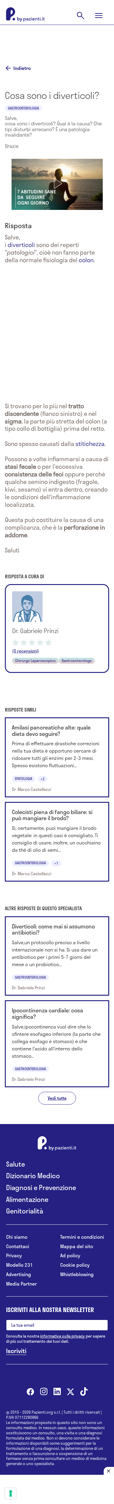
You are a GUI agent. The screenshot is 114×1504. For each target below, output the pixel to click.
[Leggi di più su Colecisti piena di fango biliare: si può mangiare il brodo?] (57, 842)
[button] (57, 183)
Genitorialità (24, 1210)
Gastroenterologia (23, 108)
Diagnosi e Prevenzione (41, 1187)
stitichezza (90, 443)
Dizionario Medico (33, 1175)
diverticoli (21, 244)
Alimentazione (27, 1199)
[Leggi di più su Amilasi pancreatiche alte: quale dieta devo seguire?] (57, 757)
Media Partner (21, 1284)
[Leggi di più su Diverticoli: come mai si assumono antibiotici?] (57, 956)
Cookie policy (75, 1265)
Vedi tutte (57, 1098)
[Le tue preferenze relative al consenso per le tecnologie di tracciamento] (10, 1493)
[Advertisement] (57, 40)
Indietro (22, 68)
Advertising (18, 1274)
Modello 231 (19, 1265)
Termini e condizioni (82, 1237)
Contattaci (17, 1246)
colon (86, 260)
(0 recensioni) (25, 651)
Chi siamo (16, 1237)
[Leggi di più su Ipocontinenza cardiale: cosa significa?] (57, 1043)
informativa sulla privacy (62, 1336)
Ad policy (70, 1255)
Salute (15, 1164)
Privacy (14, 1255)
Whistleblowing (77, 1274)
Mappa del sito (76, 1246)
